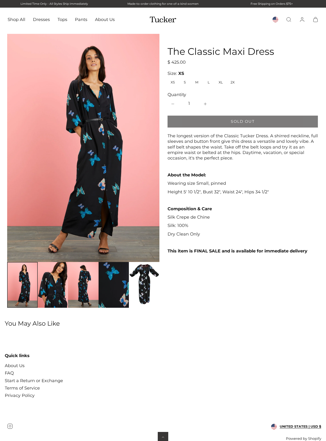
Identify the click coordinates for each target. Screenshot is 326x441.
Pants (81, 19)
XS (173, 82)
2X (233, 82)
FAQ (9, 373)
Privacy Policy (20, 395)
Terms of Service (22, 388)
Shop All (16, 19)
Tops (62, 19)
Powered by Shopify (303, 438)
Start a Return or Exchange (34, 380)
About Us (105, 19)
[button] (288, 19)
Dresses (41, 19)
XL (221, 82)
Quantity (177, 94)
